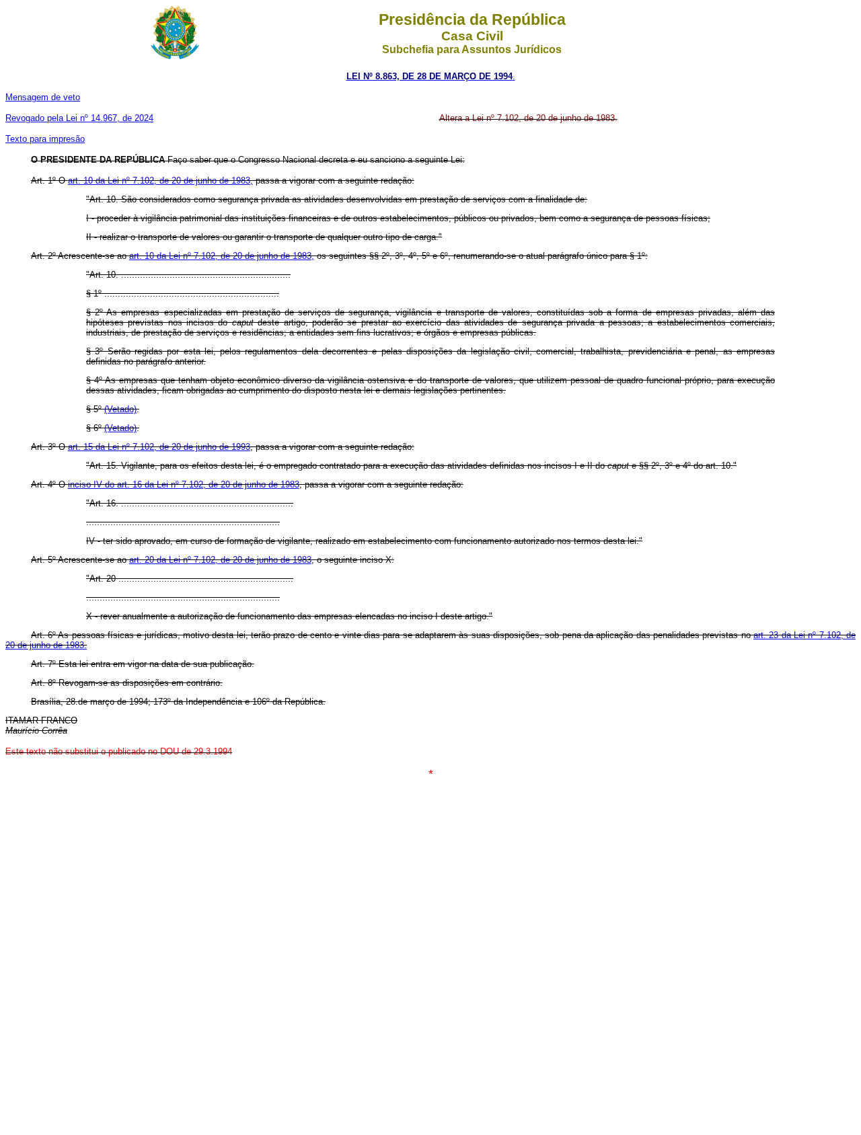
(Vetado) (120, 409)
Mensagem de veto (42, 97)
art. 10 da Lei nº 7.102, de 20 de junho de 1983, (160, 180)
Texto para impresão (45, 139)
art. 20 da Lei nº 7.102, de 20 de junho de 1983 (220, 560)
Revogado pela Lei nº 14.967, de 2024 (79, 118)
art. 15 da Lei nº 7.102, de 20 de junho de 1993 (159, 447)
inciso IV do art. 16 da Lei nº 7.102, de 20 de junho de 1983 (183, 484)
